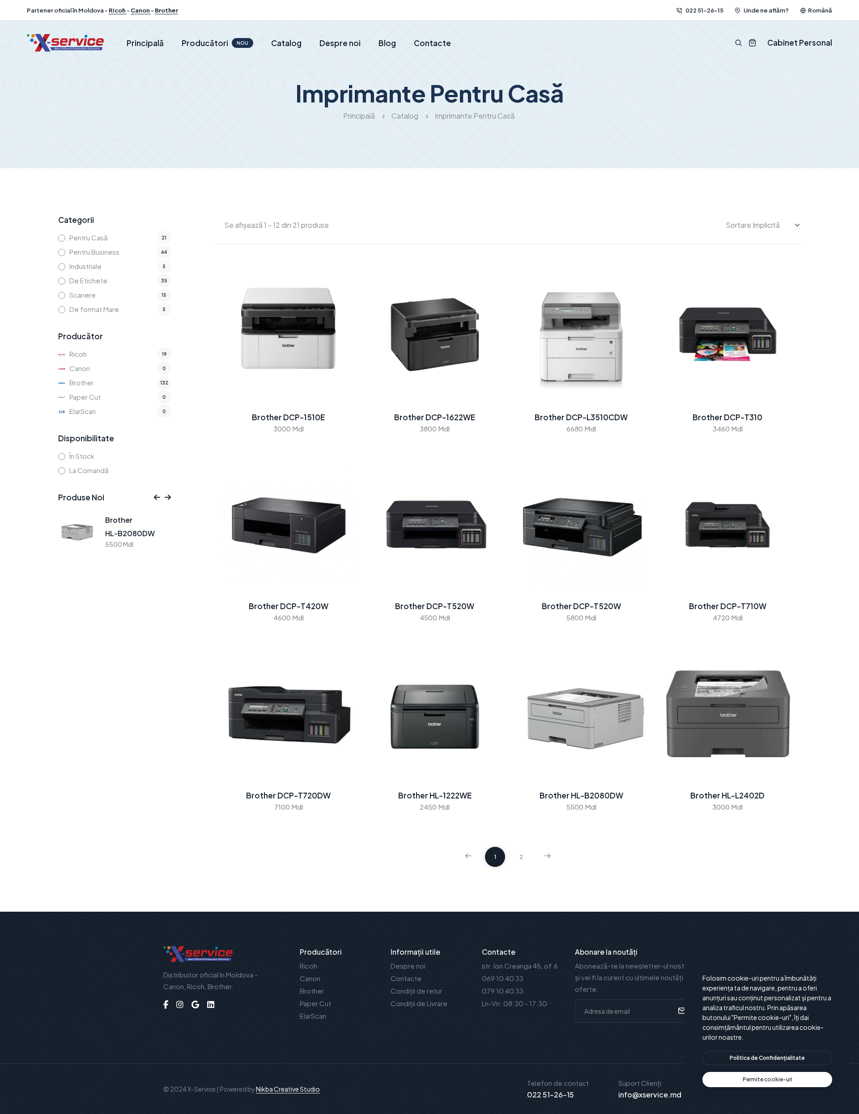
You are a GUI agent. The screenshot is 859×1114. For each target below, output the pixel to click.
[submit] (681, 1011)
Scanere (82, 294)
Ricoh (118, 10)
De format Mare (94, 309)
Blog (387, 43)
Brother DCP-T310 (727, 417)
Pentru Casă (88, 237)
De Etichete (88, 280)
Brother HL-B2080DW (581, 795)
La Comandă (89, 470)
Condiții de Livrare (419, 1003)
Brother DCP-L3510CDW (581, 417)
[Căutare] (738, 43)
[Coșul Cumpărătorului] (749, 43)
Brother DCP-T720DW (288, 795)
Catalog (286, 43)
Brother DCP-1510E (288, 417)
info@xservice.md (649, 1094)
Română (820, 10)
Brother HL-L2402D (727, 795)
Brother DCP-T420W (288, 606)
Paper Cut (85, 397)
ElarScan (82, 411)
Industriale (85, 266)
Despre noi (340, 43)
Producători (215, 43)
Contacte (432, 43)
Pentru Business (94, 252)
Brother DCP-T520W (434, 606)
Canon (141, 10)
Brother (166, 10)
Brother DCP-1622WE (434, 417)
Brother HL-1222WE (435, 795)
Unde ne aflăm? (766, 10)
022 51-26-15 (704, 10)
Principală (145, 43)
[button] (157, 497)
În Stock (81, 456)
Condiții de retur (416, 990)
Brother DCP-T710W (727, 606)
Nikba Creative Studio (288, 1089)
